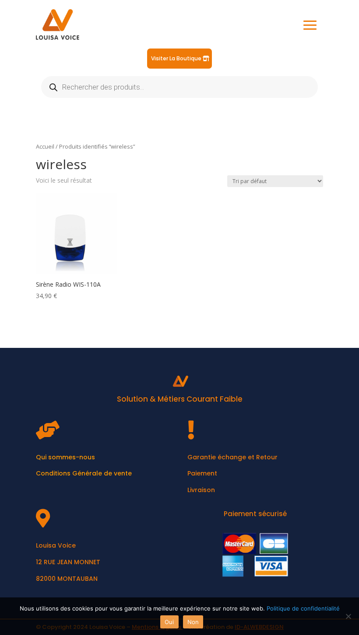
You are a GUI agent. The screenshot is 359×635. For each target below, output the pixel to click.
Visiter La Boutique (176, 58)
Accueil (45, 146)
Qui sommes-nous (65, 457)
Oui (169, 621)
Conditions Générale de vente (84, 473)
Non (193, 621)
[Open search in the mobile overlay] (179, 87)
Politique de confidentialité (303, 608)
